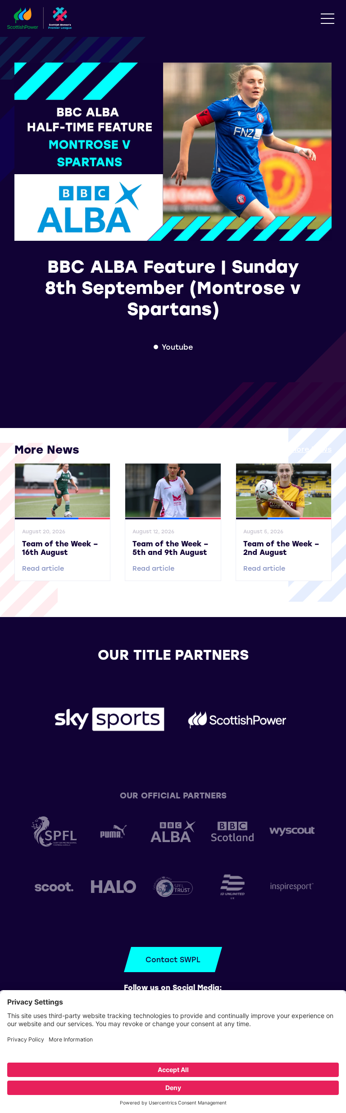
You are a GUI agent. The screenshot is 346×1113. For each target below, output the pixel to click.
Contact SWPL (173, 959)
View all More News (296, 449)
